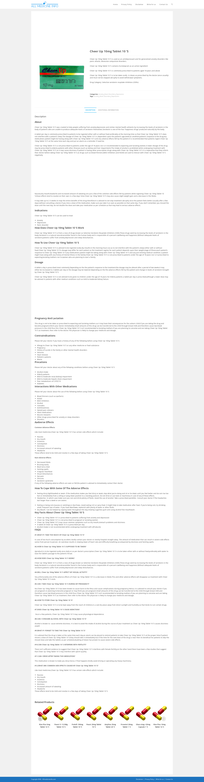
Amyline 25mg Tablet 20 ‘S (110, 725)
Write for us (160, 779)
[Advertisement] (102, 32)
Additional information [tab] (108, 110)
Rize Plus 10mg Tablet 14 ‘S (159, 725)
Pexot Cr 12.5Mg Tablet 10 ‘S (61, 725)
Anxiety (101, 94)
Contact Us (169, 779)
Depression (120, 94)
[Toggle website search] (172, 4)
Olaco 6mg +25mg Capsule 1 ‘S (143, 725)
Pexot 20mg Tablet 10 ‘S (93, 725)
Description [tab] (90, 110)
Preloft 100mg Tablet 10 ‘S (77, 725)
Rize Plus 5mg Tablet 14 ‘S (44, 725)
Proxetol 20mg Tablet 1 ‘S (127, 725)
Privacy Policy (149, 779)
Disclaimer (139, 779)
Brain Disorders (109, 94)
